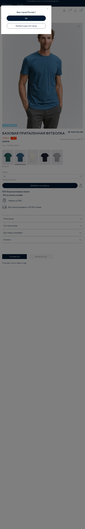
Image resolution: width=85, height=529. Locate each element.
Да (26, 18)
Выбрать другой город (26, 26)
